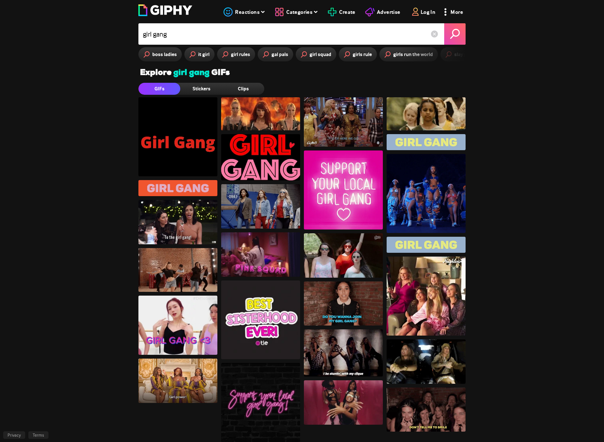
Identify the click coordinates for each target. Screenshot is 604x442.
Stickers (201, 89)
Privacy (14, 435)
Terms (38, 435)
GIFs (159, 89)
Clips (243, 89)
